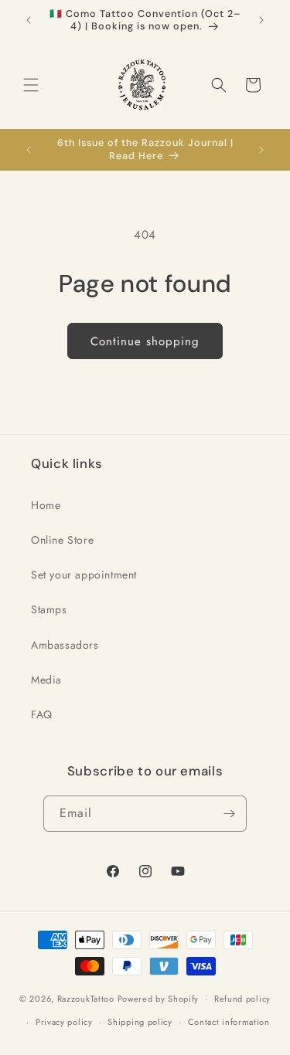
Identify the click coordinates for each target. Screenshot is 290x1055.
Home (45, 505)
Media (46, 679)
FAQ (42, 714)
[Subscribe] (229, 813)
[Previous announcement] (29, 20)
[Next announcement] (261, 20)
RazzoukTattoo (85, 998)
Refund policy (242, 998)
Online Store (62, 540)
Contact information (229, 1022)
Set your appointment (84, 574)
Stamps (49, 609)
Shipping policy (139, 1022)
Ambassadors (65, 645)
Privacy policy (64, 1022)
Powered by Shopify (159, 998)
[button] (31, 85)
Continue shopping (145, 341)
